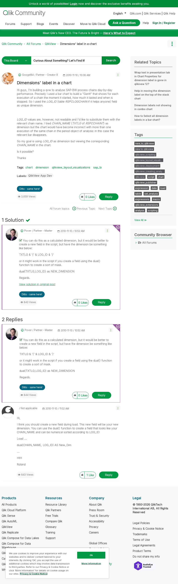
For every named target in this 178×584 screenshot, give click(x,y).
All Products (9, 504)
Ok (91, 555)
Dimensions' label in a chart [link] (78, 44)
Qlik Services (152, 13)
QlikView (50, 44)
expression (141, 188)
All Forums (33, 44)
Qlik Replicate (10, 532)
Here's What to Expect (119, 33)
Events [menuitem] (53, 24)
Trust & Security (99, 515)
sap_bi (97, 167)
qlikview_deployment (147, 165)
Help (146, 23)
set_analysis (151, 193)
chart (29, 167)
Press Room (96, 510)
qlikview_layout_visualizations (71, 167)
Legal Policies (141, 523)
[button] (118, 74)
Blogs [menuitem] (40, 24)
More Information (91, 563)
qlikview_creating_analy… (149, 171)
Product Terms (142, 551)
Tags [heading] (138, 134)
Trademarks (140, 534)
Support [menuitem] (26, 24)
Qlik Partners (53, 510)
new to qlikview (144, 149)
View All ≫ (140, 219)
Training (50, 532)
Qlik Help (169, 13)
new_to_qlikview (144, 143)
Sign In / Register (163, 23)
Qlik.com (135, 13)
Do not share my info (147, 556)
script (151, 176)
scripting (152, 210)
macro (156, 199)
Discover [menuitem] (69, 24)
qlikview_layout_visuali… (148, 160)
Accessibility (96, 521)
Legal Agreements (144, 545)
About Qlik (95, 504)
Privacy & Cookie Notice (148, 528)
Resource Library (56, 504)
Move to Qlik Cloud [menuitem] (92, 24)
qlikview (140, 176)
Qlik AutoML (9, 521)
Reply (108, 196)
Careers (94, 532)
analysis (139, 210)
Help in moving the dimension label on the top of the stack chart (152, 94)
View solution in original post (37, 284)
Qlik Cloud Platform (14, 510)
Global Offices (98, 543)
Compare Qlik (53, 521)
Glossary (50, 527)
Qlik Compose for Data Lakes (20, 538)
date (154, 188)
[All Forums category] (136, 242)
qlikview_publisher (145, 182)
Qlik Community (12, 44)
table (138, 193)
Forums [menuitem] (10, 24)
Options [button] (172, 43)
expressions (142, 199)
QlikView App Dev (40, 175)
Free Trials (51, 515)
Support (50, 538)
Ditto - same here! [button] (29, 188)
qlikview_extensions (146, 204)
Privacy (93, 527)
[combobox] (66, 60)
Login (73, 3)
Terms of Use (141, 539)
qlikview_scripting (145, 154)
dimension (42, 167)
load (162, 188)
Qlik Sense (8, 515)
